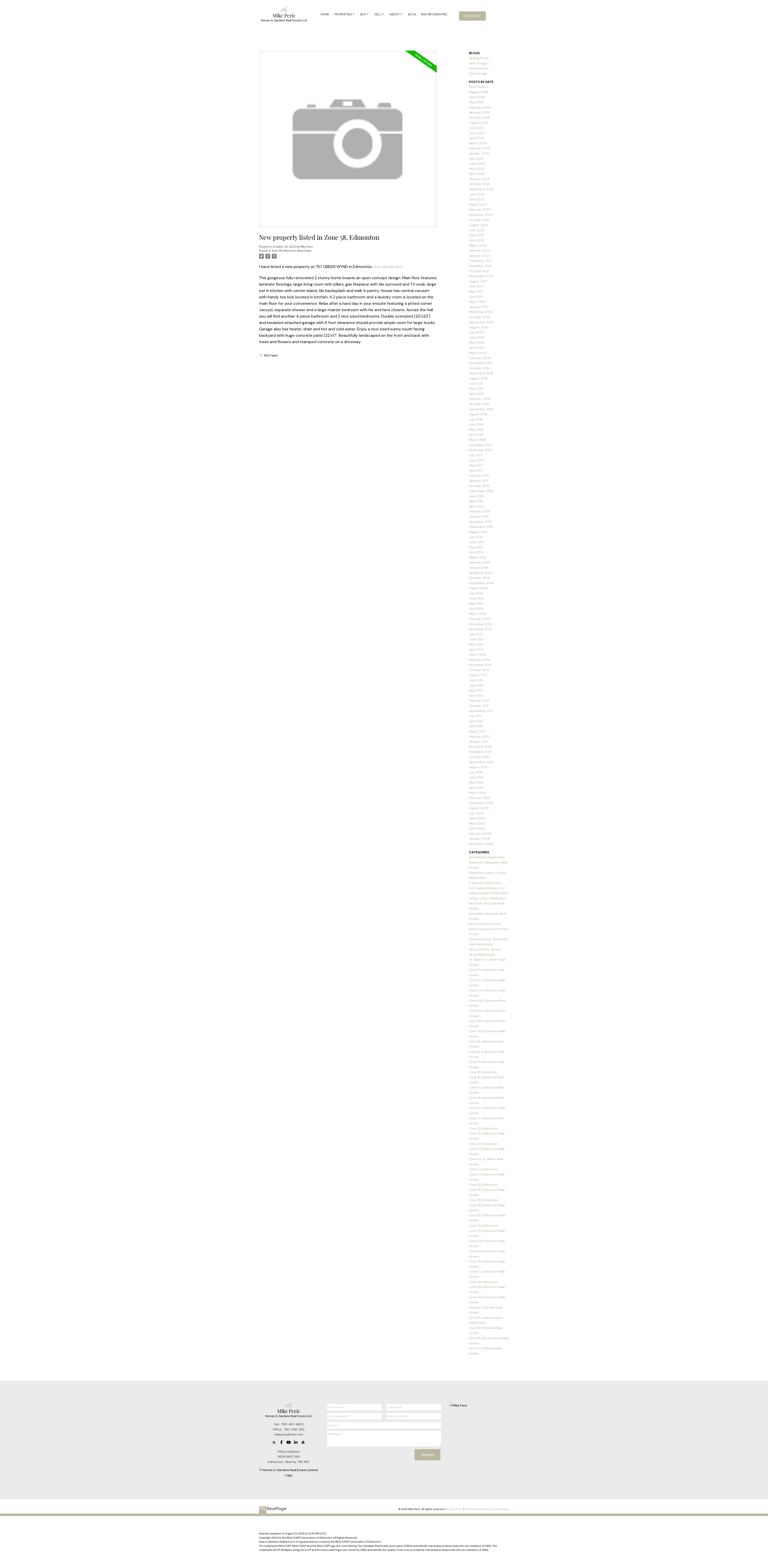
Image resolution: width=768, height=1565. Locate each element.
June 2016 (476, 496)
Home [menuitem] (325, 14)
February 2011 (479, 736)
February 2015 (479, 562)
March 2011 (477, 731)
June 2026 (477, 97)
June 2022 (476, 230)
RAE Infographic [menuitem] (434, 14)
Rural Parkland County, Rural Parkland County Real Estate (488, 929)
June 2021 (476, 286)
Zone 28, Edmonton (483, 1184)
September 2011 (480, 711)
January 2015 (479, 568)
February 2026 (480, 107)
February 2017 (479, 475)
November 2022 (480, 215)
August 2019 (478, 378)
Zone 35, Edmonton (483, 1225)
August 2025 (478, 123)
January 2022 (479, 256)
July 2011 (475, 716)
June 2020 (477, 337)
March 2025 (478, 143)
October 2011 (478, 706)
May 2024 (476, 169)
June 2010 (476, 777)
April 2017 (476, 470)
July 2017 (476, 455)
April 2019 (476, 394)
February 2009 (480, 834)
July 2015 (476, 537)
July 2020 (476, 332)
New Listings (478, 63)
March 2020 (478, 353)
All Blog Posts (479, 58)
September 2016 (481, 491)
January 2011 (478, 741)
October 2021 (479, 271)
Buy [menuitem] (363, 14)
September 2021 (481, 276)
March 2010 (477, 793)
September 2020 (481, 322)
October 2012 (479, 670)
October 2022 (479, 220)
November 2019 (480, 363)
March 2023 (478, 204)
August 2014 (478, 588)
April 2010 (476, 788)
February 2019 (479, 399)
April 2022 (476, 240)
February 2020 (480, 358)
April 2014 (476, 609)
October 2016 (479, 486)
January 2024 (479, 179)
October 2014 (479, 578)
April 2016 (476, 506)
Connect (472, 16)
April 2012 (476, 695)
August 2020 (478, 327)
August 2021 (478, 281)
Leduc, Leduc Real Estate (487, 898)
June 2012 (476, 685)
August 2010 (478, 767)
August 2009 (479, 808)
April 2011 (475, 726)
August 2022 (478, 225)
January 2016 (479, 516)
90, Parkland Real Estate (487, 857)
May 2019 (476, 389)
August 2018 (478, 414)
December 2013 (480, 624)
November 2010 (480, 752)
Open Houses (479, 68)
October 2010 (479, 757)
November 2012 (480, 665)
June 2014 (476, 598)
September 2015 (481, 527)
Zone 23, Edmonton (483, 1144)
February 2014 (479, 619)
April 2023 (476, 199)
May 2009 (476, 823)
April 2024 (476, 174)
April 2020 (476, 348)
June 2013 (476, 639)
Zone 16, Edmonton (483, 1072)
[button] (472, 16)
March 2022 (478, 245)
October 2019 (479, 368)
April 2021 (476, 297)
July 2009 (476, 813)
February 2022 (480, 250)
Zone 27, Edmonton (483, 1169)
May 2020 (476, 343)
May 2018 (476, 429)
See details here (388, 266)
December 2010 (480, 747)
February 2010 (479, 798)
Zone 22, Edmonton (483, 1128)
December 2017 (480, 445)
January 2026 (479, 112)
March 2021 (477, 302)
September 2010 (481, 762)
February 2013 (479, 660)
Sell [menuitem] (377, 14)
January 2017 (479, 481)
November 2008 (481, 844)
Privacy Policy (454, 1509)
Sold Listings (478, 73)
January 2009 (479, 839)
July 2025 (476, 128)
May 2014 (476, 603)
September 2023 (481, 189)
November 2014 (480, 573)
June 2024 (477, 163)
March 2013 (477, 654)
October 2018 (479, 404)
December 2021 (480, 261)
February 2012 (479, 700)
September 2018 (481, 409)
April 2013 (476, 650)
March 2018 (477, 440)
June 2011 (476, 721)
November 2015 (480, 522)
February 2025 (480, 148)
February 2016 (479, 511)
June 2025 (477, 133)
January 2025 (479, 153)
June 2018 (476, 424)
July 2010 (476, 772)
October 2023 (479, 184)
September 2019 (481, 373)
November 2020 (481, 312)
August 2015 (478, 532)
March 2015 (477, 557)
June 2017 (476, 460)
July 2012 (475, 680)
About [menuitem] (394, 14)
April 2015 (476, 552)
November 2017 (480, 450)
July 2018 (475, 419)
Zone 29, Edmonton (483, 1200)
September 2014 (481, 583)
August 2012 (478, 675)
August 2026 (478, 92)
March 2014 (477, 614)
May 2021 (476, 291)
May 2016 (476, 501)
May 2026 (476, 102)
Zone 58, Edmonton (483, 1282)
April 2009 (477, 828)
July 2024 (476, 158)
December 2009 (481, 803)
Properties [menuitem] (343, 14)
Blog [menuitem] (412, 14)
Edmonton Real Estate (485, 883)
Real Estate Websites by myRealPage (487, 1509)
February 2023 (480, 209)
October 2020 (479, 317)
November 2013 (480, 629)
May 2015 (476, 547)
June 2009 (477, 818)
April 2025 (476, 138)
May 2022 (476, 235)
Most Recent (478, 87)
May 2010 (476, 782)
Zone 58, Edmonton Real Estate (291, 250)
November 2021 (480, 266)
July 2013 (475, 634)
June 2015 (476, 542)
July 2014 (476, 593)
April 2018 (476, 435)
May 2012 (476, 690)
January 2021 (478, 307)
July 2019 (476, 384)
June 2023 (476, 194)
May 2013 (476, 644)
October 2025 (479, 118)
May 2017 (476, 465)
